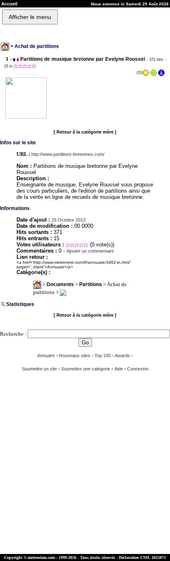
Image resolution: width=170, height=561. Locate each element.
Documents (60, 284)
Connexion (138, 368)
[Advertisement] (85, 463)
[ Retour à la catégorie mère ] (85, 131)
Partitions (90, 284)
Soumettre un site (39, 368)
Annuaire (46, 355)
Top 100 (102, 355)
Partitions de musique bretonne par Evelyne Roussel (82, 59)
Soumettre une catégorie (85, 368)
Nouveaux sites (74, 355)
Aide (118, 368)
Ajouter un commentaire (90, 250)
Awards (122, 355)
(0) (139, 72)
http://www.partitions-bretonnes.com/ (67, 154)
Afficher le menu (30, 17)
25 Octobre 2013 (68, 219)
